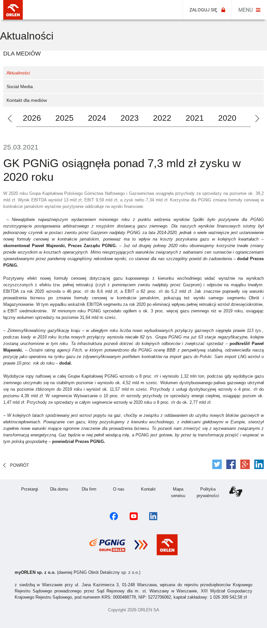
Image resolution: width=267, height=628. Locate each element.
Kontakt (152, 489)
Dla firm (93, 489)
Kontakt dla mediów (27, 100)
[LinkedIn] (259, 464)
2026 (32, 117)
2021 (195, 117)
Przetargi (32, 489)
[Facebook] (231, 464)
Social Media (20, 86)
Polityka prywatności (210, 492)
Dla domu (62, 489)
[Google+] (245, 464)
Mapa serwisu (182, 492)
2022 (162, 117)
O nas (123, 489)
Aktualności (18, 72)
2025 (64, 117)
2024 (97, 117)
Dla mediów (22, 53)
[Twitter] (217, 464)
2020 (227, 117)
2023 (129, 117)
